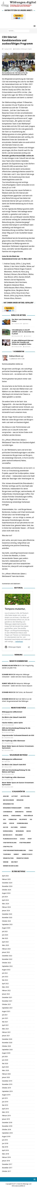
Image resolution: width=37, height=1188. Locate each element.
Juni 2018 (5, 1143)
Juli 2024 (5, 897)
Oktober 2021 (6, 1004)
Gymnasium (12, 819)
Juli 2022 (5, 973)
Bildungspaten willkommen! (12, 712)
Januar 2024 (6, 910)
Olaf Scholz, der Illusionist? (24, 692)
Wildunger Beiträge (18, 755)
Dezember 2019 (7, 1081)
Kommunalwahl (22, 823)
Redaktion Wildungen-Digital (23, 49)
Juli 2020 (5, 1056)
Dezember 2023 (7, 914)
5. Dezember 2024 (8, 743)
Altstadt (15, 796)
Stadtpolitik (7, 846)
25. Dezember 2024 (8, 725)
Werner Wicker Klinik (10, 866)
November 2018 (7, 1126)
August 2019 (6, 1095)
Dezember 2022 (7, 956)
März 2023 (5, 945)
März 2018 (5, 1154)
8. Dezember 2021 (18, 336)
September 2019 (7, 1091)
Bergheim (20, 800)
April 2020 (5, 1067)
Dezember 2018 (7, 1122)
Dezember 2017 (7, 1164)
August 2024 (6, 893)
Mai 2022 (5, 980)
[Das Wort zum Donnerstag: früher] (6, 321)
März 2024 (5, 904)
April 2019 (5, 1109)
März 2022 (5, 987)
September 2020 (7, 1049)
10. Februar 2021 (17, 346)
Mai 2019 (5, 1105)
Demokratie (19, 812)
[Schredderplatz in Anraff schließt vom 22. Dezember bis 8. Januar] (6, 332)
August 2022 (6, 969)
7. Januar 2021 (8, 49)
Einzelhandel (16, 815)
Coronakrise (7, 812)
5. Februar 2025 (7, 719)
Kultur (5, 827)
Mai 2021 (5, 1022)
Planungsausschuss (10, 839)
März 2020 (5, 1070)
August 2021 (6, 1011)
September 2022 (7, 966)
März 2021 (5, 1029)
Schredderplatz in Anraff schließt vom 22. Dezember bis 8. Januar (23, 331)
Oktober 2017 (6, 1171)
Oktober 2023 (6, 921)
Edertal (6, 815)
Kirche (11, 823)
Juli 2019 (5, 1098)
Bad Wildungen (8, 800)
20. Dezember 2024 (8, 732)
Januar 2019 (6, 1119)
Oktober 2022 (6, 963)
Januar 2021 (6, 1035)
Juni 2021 (5, 1018)
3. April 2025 (6, 714)
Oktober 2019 (6, 1088)
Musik (29, 831)
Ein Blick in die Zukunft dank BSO (14, 717)
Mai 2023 (5, 938)
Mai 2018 (5, 1147)
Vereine (5, 862)
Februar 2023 (6, 949)
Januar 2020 (6, 1077)
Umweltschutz (27, 854)
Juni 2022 (5, 976)
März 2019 (5, 1112)
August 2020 (6, 1053)
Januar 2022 (6, 994)
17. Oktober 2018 (17, 323)
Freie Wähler (28, 815)
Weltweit (14, 862)
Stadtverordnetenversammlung (14, 850)
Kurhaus (23, 827)
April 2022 (5, 983)
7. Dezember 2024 (8, 737)
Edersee (29, 812)
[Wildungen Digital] (18, 6)
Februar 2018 (6, 1157)
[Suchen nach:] (19, 31)
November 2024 (7, 886)
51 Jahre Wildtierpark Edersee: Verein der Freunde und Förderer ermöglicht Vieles (23, 342)
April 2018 (5, 1150)
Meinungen (20, 831)
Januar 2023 (6, 952)
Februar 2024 (6, 907)
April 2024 (5, 900)
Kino (4, 823)
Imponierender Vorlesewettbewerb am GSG (18, 735)
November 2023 (7, 917)
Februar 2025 (6, 879)
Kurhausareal (8, 831)
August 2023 (6, 928)
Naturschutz (7, 835)
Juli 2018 (5, 1140)
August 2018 (6, 1136)
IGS (31, 819)
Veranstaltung (8, 858)
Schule (22, 839)
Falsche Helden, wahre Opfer (12, 723)
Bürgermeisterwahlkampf (12, 808)
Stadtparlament (25, 842)
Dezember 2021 (7, 997)
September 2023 (7, 924)
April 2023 (5, 942)
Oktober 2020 (6, 1046)
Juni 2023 (5, 935)
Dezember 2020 (7, 1039)
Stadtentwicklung (9, 842)
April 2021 (5, 1025)
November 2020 (7, 1042)
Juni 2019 (5, 1102)
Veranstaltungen (22, 858)
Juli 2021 (5, 1015)
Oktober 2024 (6, 890)
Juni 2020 (5, 1060)
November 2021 (7, 1001)
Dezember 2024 (7, 883)
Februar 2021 (6, 1032)
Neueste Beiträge (18, 708)
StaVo (31, 850)
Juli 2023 (5, 931)
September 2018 (7, 1133)
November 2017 (7, 1168)
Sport (30, 839)
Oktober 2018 (6, 1129)
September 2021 (7, 1008)
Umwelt (16, 854)
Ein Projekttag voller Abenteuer (13, 741)
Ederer (26, 323)
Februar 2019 (6, 1115)
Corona (27, 808)
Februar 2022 (6, 990)
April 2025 (5, 876)
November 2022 (7, 959)
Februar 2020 (6, 1074)
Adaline (6, 796)
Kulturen (14, 827)
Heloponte (23, 819)
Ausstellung (25, 796)
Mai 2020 (5, 1063)
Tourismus (7, 854)
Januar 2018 (6, 1161)
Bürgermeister (8, 804)
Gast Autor (28, 336)
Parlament (19, 835)
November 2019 (7, 1084)
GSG (4, 819)
